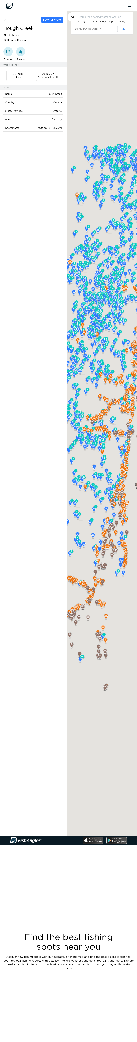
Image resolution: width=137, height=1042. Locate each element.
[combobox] (100, 17)
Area (18, 77)
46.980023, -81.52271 (50, 128)
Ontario (57, 111)
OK (123, 29)
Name (8, 94)
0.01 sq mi (18, 74)
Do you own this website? (88, 29)
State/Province (14, 111)
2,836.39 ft (48, 74)
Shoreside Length (48, 77)
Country (10, 102)
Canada (57, 102)
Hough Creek (54, 94)
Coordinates (12, 128)
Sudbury (57, 119)
